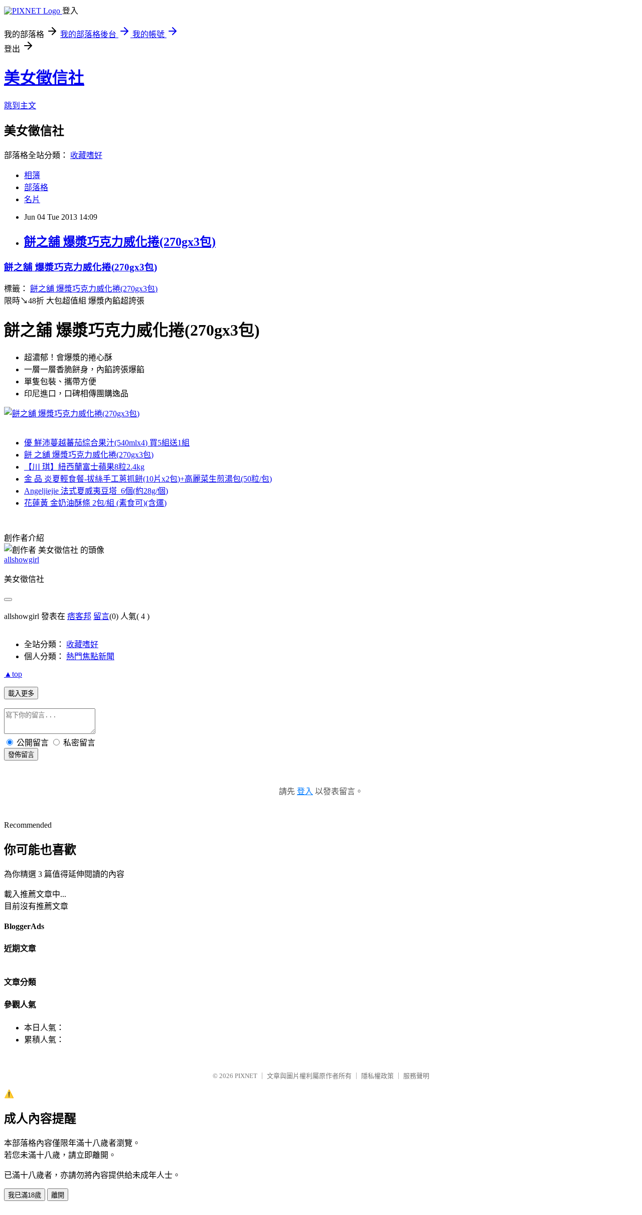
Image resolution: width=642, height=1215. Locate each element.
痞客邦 (79, 616)
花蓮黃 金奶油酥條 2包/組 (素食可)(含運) (95, 503)
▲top (13, 674)
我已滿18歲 (24, 1195)
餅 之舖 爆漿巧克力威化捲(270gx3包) (88, 454)
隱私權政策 (377, 1076)
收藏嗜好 (86, 155)
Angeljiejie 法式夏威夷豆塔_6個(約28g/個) (96, 491)
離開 (57, 1195)
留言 (101, 616)
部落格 (36, 187)
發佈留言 (21, 754)
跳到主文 (20, 105)
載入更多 (21, 693)
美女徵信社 (44, 78)
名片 (32, 199)
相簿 (32, 175)
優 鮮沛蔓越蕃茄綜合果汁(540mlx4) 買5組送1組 (107, 442)
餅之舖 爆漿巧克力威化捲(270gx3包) (120, 241)
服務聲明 (416, 1076)
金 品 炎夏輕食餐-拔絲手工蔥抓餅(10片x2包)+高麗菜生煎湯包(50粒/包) (148, 479)
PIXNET (246, 1076)
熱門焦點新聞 (90, 656)
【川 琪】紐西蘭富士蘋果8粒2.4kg (84, 467)
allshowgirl (21, 559)
